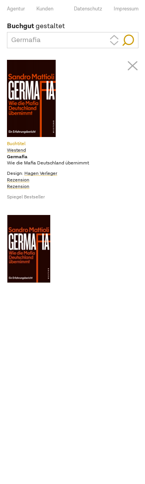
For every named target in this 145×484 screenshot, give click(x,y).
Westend (16, 150)
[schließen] (132, 65)
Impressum (126, 9)
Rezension (18, 180)
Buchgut (20, 26)
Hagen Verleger (40, 173)
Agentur (16, 9)
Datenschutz (88, 9)
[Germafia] (31, 249)
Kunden (44, 9)
